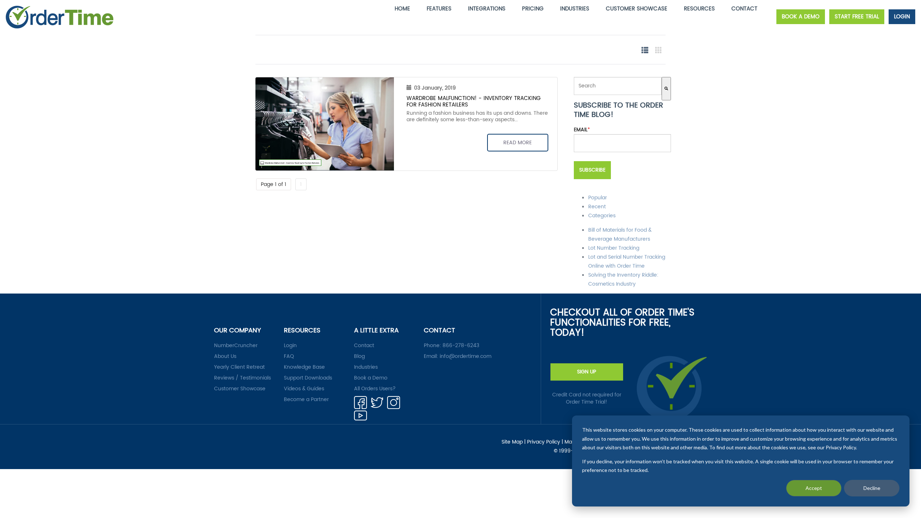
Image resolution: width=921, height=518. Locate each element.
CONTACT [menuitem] (744, 8)
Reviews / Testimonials (242, 378)
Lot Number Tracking (613, 248)
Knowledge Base (304, 367)
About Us (225, 356)
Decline (871, 488)
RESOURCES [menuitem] (699, 8)
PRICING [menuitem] (533, 8)
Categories (602, 216)
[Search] (666, 88)
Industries (366, 367)
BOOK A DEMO (801, 16)
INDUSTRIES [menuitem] (574, 8)
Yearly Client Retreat (239, 367)
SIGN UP (586, 372)
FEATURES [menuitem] (439, 8)
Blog (359, 356)
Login (290, 345)
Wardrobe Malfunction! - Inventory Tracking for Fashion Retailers (474, 101)
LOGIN (902, 16)
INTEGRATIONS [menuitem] (486, 8)
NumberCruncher (236, 345)
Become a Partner (306, 399)
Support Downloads (308, 378)
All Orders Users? (375, 388)
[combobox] (618, 86)
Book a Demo (370, 378)
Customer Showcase (240, 388)
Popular (597, 198)
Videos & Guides (304, 388)
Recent (597, 207)
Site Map (512, 442)
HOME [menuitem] (402, 8)
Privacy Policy (543, 442)
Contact (364, 345)
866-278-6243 (461, 345)
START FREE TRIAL (857, 16)
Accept (814, 488)
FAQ (289, 356)
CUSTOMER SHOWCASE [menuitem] (636, 8)
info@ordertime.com (465, 356)
